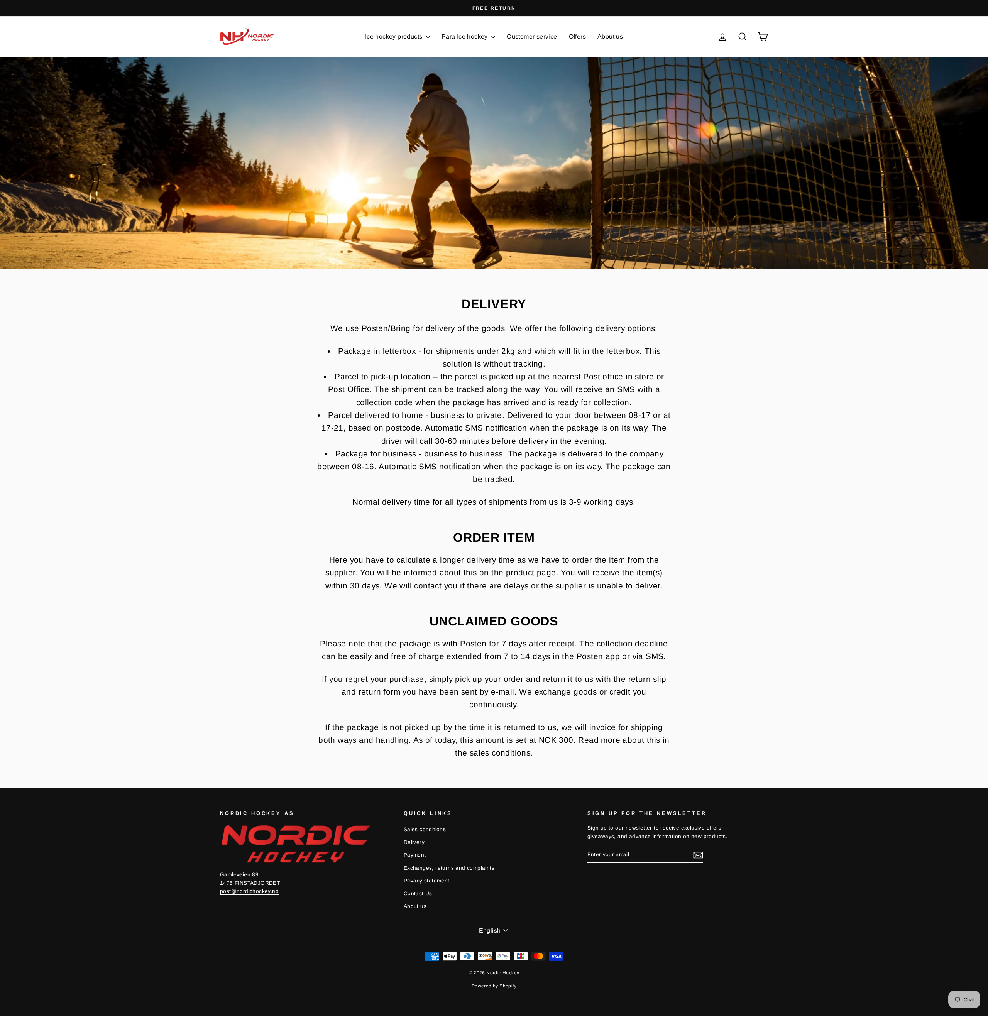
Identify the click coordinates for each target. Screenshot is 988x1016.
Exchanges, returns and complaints (449, 868)
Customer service (532, 36)
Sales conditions (425, 829)
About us (610, 36)
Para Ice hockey (465, 36)
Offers (577, 36)
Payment (415, 855)
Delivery (414, 842)
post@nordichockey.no (249, 891)
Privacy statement (427, 881)
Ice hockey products (394, 36)
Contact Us (418, 893)
